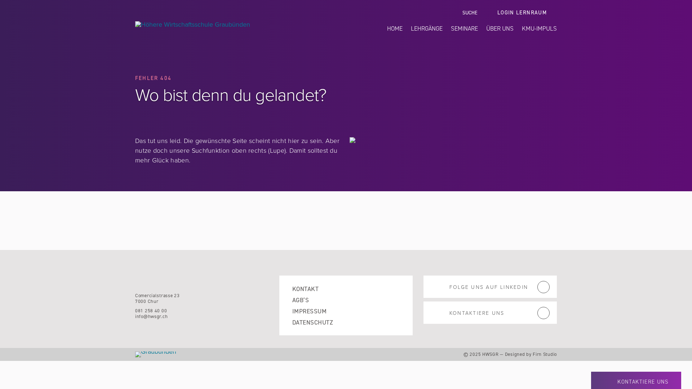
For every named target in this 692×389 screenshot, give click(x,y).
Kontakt (305, 289)
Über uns (500, 28)
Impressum (309, 311)
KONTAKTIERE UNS (476, 313)
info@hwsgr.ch (151, 316)
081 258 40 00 (151, 311)
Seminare (464, 28)
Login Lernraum (522, 12)
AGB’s (300, 300)
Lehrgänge (427, 28)
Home (395, 28)
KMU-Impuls (539, 28)
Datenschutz (312, 322)
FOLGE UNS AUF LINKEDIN (488, 287)
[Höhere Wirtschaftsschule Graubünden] (226, 24)
